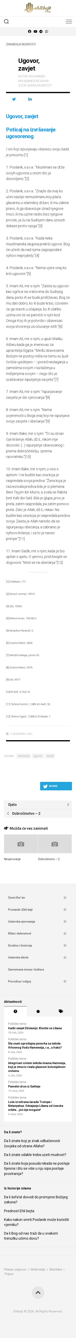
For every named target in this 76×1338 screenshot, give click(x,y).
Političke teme (17, 1023)
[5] (29, 274)
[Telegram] (41, 31)
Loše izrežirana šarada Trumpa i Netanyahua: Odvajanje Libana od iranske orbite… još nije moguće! (35, 1105)
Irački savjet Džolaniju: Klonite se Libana (35, 1028)
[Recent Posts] (15, 1011)
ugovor (38, 755)
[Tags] (60, 1011)
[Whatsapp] (46, 31)
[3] (40, 226)
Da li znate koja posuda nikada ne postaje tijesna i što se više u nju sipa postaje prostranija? (37, 1168)
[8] (48, 397)
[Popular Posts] (38, 1011)
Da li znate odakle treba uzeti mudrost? (35, 1155)
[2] (27, 179)
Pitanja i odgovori (15, 1269)
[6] (60, 326)
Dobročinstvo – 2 (49, 859)
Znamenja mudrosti (21, 44)
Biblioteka (55, 1269)
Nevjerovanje (12, 859)
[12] (60, 562)
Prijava (9, 1274)
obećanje (23, 755)
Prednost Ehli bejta (19, 1211)
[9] (48, 421)
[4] (37, 255)
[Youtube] (35, 31)
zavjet (50, 755)
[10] (28, 457)
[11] (22, 539)
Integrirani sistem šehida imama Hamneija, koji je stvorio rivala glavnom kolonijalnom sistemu (37, 1067)
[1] (26, 155)
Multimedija (38, 1269)
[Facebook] (29, 31)
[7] (56, 379)
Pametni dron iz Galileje (24, 1086)
